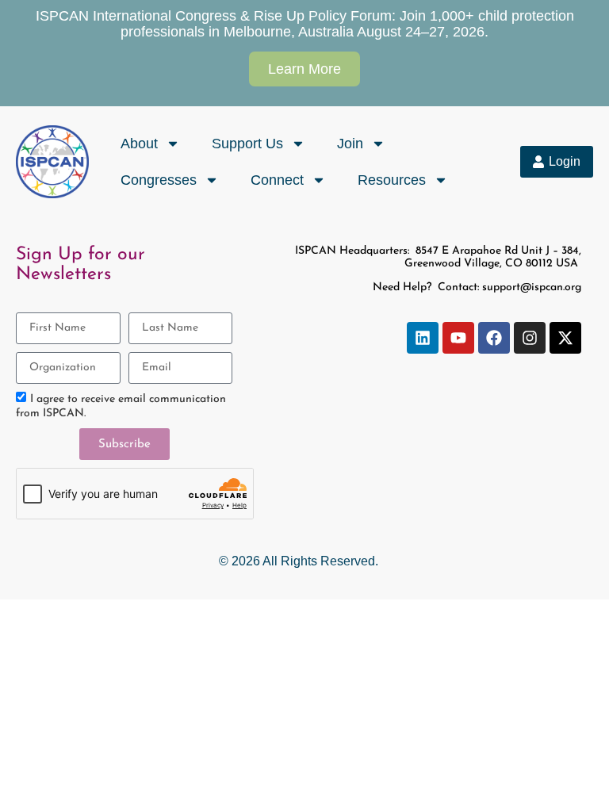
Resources (392, 180)
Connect (277, 180)
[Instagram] (530, 338)
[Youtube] (458, 338)
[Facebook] (494, 338)
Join (350, 143)
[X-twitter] (565, 338)
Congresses (159, 180)
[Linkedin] (423, 338)
